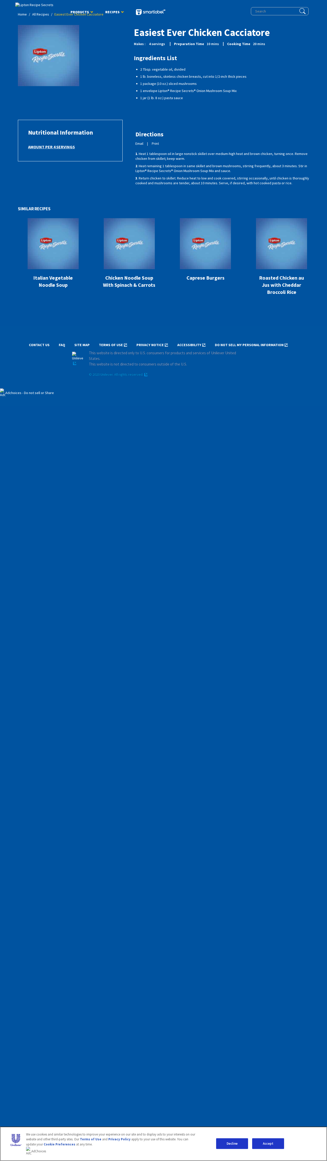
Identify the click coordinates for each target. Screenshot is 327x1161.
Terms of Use (111, 345)
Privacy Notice (150, 345)
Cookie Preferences (59, 1144)
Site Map (82, 345)
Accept (268, 1143)
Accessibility (189, 345)
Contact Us (39, 345)
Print (155, 143)
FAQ (62, 345)
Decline (232, 1143)
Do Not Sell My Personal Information (249, 345)
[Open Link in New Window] (77, 359)
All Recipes (40, 14)
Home (22, 14)
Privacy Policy (119, 1139)
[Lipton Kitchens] (37, 5)
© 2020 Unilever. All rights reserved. (116, 374)
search (302, 11)
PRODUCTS (80, 13)
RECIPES (112, 13)
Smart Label (150, 12)
